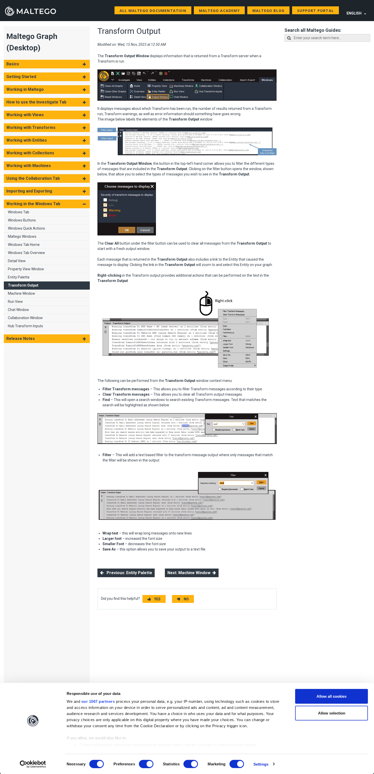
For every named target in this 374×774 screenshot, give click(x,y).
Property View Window (26, 269)
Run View (15, 302)
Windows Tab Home (24, 245)
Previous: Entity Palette (128, 572)
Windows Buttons (22, 220)
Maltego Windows (22, 236)
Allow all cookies (332, 696)
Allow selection (331, 713)
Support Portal (315, 10)
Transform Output (23, 285)
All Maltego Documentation (153, 10)
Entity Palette (19, 277)
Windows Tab (18, 212)
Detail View (17, 261)
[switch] (146, 764)
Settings (260, 764)
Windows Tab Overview (26, 253)
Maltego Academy (219, 10)
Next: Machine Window (189, 572)
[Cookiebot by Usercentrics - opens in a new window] (33, 764)
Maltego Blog (268, 10)
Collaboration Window (25, 318)
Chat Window (18, 310)
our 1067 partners (98, 701)
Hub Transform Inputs (25, 326)
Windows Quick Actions (26, 228)
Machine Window (21, 293)
